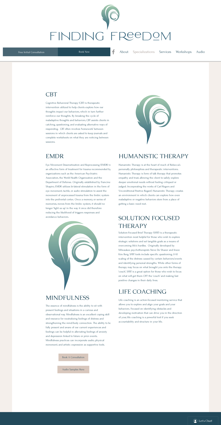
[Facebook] (113, 52)
